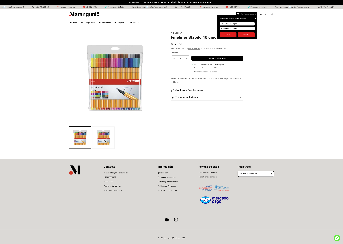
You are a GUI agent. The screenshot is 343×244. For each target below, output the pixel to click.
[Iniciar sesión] (266, 14)
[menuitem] (73, 22)
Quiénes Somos (164, 173)
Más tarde (246, 34)
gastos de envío (194, 48)
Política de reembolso (113, 190)
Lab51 (183, 238)
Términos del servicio (112, 186)
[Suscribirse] (271, 174)
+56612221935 (110, 177)
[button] (261, 14)
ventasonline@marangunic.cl (116, 173)
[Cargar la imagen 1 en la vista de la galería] (80, 137)
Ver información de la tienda (205, 72)
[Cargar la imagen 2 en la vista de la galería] (103, 137)
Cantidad (174, 53)
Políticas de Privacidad (167, 186)
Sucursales (108, 182)
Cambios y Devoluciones (168, 182)
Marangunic (168, 238)
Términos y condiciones (167, 190)
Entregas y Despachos (167, 177)
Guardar (228, 34)
